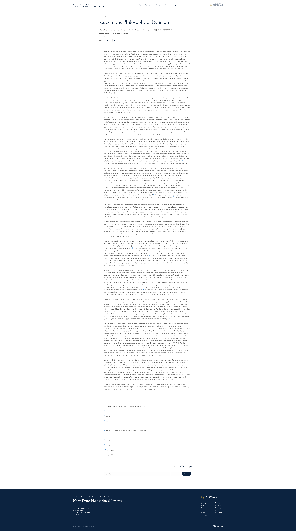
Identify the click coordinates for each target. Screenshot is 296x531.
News (203, 505)
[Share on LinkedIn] (107, 40)
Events (203, 508)
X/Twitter (219, 505)
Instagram (219, 508)
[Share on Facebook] (104, 40)
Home (99, 16)
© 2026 (75, 526)
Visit (202, 510)
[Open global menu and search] (175, 5)
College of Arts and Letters (83, 496)
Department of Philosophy (104, 496)
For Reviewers (158, 5)
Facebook (219, 503)
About (140, 5)
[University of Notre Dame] (216, 5)
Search (186, 474)
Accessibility (205, 515)
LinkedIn (219, 512)
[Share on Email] (114, 40)
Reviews (148, 5)
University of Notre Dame (86, 526)
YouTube (219, 510)
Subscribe (168, 5)
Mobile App (204, 512)
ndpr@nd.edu (77, 515)
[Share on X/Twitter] (111, 40)
